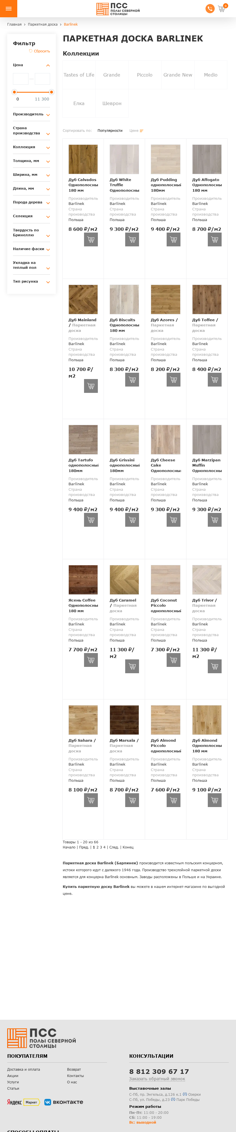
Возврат (74, 1069)
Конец (128, 847)
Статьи (13, 1088)
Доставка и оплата (23, 1069)
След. (114, 847)
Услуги (13, 1082)
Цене (134, 130)
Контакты (75, 1076)
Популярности (110, 130)
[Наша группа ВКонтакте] (63, 1102)
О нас (72, 1082)
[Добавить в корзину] (91, 239)
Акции (12, 1076)
